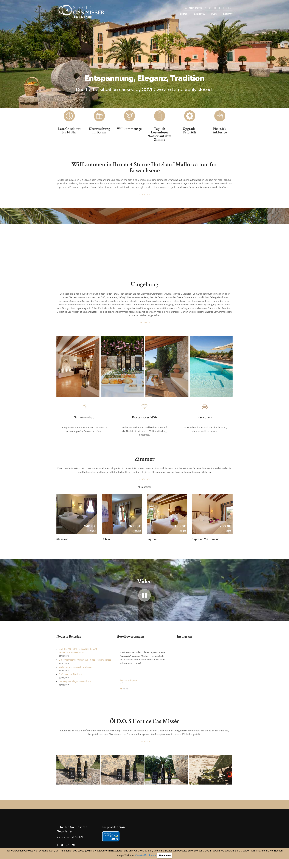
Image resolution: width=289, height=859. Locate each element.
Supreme (152, 539)
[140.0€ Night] (76, 513)
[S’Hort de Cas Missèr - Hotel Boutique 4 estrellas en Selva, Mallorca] (82, 12)
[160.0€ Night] (122, 513)
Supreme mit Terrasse (205, 539)
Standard (62, 539)
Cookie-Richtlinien (145, 855)
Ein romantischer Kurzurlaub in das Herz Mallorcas (85, 659)
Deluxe (106, 539)
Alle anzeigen (144, 486)
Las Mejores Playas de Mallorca (75, 681)
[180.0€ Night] (167, 513)
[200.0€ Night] (212, 513)
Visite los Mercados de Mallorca (75, 666)
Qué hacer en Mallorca (70, 674)
